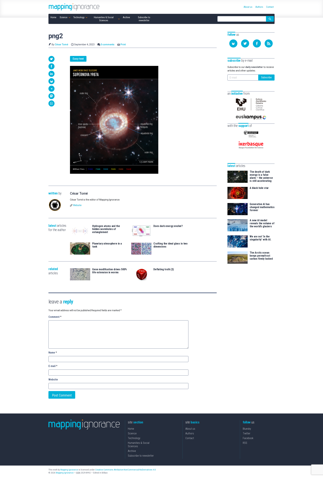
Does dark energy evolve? (168, 226)
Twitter (246, 433)
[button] (51, 59)
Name (52, 352)
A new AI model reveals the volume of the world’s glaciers (262, 223)
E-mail (52, 366)
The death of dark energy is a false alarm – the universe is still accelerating (261, 176)
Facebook (248, 438)
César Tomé (61, 44)
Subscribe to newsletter (141, 455)
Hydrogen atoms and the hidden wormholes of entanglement (106, 229)
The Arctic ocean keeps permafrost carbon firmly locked (261, 255)
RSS (245, 442)
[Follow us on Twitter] (245, 43)
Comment (54, 316)
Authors (189, 433)
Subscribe (266, 77)
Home (131, 428)
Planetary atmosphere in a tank (107, 245)
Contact (189, 438)
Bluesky (247, 428)
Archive (132, 451)
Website (77, 205)
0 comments (107, 44)
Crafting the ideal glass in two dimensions (170, 245)
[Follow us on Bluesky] (233, 43)
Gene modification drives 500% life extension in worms (109, 271)
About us (190, 428)
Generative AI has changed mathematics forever (262, 207)
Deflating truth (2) (163, 269)
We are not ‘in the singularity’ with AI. (260, 238)
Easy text (78, 58)
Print (123, 44)
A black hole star (259, 188)
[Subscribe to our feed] (269, 43)
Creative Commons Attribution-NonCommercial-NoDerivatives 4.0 (125, 470)
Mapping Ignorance (69, 470)
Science (132, 433)
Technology (134, 438)
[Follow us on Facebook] (257, 43)
